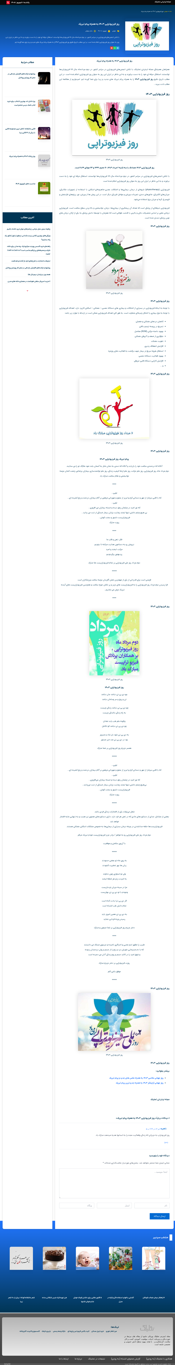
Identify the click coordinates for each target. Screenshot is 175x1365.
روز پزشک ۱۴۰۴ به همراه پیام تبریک (22, 156)
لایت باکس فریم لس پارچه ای (78, 1331)
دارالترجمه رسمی (59, 1331)
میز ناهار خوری (111, 1331)
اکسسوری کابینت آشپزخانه (30, 1331)
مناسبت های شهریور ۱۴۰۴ (25, 184)
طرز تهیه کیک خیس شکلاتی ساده (54, 1298)
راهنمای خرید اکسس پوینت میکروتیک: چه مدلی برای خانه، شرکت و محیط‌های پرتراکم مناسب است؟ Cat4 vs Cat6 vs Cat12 (28, 250)
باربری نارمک (46, 1331)
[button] (8, 2)
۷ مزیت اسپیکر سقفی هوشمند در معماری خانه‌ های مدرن (29, 281)
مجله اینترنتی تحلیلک (163, 2)
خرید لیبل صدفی (97, 1331)
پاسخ (166, 1142)
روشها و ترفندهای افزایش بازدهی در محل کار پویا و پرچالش (27, 268)
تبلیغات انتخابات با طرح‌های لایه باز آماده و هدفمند (30, 261)
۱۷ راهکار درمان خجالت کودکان (154, 1298)
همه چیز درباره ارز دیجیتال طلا (39, 274)
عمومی (166, 11)
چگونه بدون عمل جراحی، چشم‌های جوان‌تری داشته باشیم (28, 229)
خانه (170, 11)
